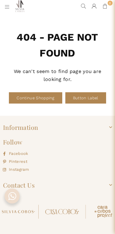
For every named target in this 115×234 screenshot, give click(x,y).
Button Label (85, 98)
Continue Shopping (35, 98)
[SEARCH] (83, 6)
